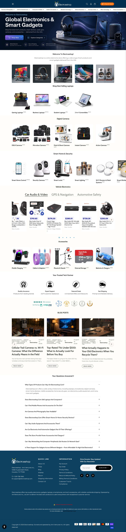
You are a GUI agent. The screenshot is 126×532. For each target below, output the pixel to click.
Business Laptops (40, 112)
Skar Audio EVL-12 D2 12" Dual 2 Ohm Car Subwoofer (106, 223)
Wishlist (41, 472)
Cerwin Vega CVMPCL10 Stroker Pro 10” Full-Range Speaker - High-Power (54, 224)
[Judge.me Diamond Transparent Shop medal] (59, 304)
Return (40, 475)
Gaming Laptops (19, 112)
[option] (19, 217)
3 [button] (66, 237)
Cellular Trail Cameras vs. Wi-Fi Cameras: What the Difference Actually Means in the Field (28, 351)
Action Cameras (103, 145)
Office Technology (105, 9)
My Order (62, 467)
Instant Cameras (82, 145)
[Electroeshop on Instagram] (93, 475)
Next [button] (111, 220)
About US (41, 464)
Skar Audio (15, 229)
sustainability (86, 343)
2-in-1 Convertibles (83, 112)
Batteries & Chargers (104, 268)
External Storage (82, 268)
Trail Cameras (21, 342)
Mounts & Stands (61, 268)
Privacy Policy (64, 470)
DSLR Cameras (18, 145)
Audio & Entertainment (22, 9)
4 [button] (70, 237)
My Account (63, 464)
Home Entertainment (53, 342)
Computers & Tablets (37, 9)
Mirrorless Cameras (41, 145)
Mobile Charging (19, 268)
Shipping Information (45, 478)
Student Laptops (61, 112)
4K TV (48, 339)
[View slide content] (63, 29)
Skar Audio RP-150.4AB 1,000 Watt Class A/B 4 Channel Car (71, 223)
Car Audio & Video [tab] (36, 194)
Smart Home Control (21, 180)
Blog (39, 470)
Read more (17, 366)
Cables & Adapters (41, 268)
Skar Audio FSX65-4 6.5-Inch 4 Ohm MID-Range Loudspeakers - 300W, (19, 224)
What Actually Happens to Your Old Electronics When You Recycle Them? (98, 351)
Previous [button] (14, 220)
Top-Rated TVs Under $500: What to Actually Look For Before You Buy (61, 351)
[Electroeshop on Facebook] (81, 475)
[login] (91, 4)
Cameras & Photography (7, 9)
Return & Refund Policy (67, 475)
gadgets (93, 341)
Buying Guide (51, 341)
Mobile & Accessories (51, 9)
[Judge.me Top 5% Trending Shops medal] (82, 304)
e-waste (84, 339)
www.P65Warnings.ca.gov (69, 511)
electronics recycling (88, 341)
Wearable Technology (66, 9)
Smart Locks (59, 180)
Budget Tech (57, 339)
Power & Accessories (118, 9)
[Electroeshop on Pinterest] (87, 475)
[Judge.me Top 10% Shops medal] (90, 304)
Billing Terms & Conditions (68, 478)
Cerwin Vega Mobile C (54, 230)
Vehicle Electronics (79, 9)
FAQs (40, 467)
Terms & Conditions (65, 472)
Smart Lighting (82, 180)
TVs (59, 343)
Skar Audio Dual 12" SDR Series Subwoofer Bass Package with (36, 223)
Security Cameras (40, 180)
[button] (87, 4)
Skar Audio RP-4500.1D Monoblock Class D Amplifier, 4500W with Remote (89, 224)
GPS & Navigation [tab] (63, 194)
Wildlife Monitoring (18, 343)
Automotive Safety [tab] (89, 194)
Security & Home (92, 9)
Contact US (42, 481)
